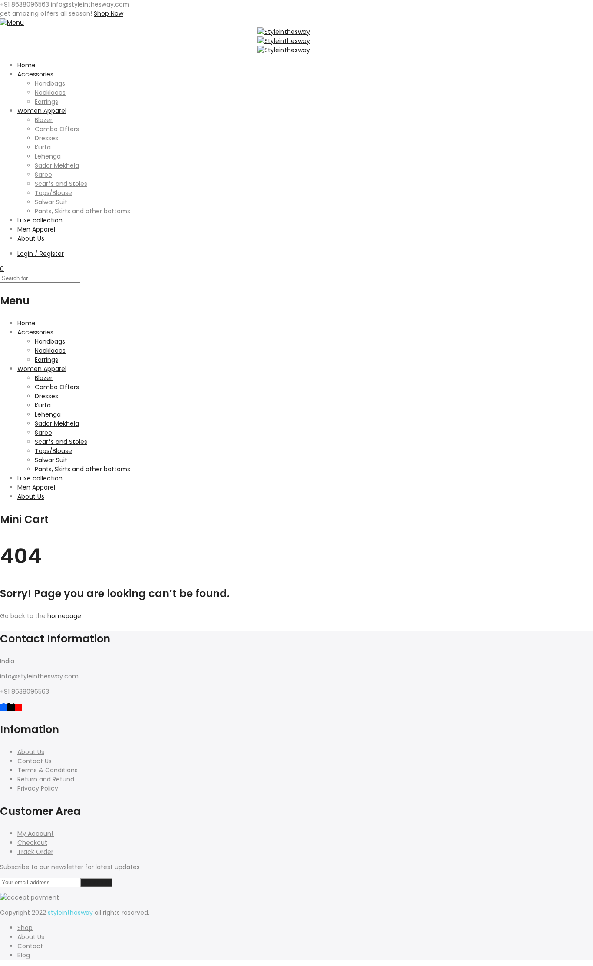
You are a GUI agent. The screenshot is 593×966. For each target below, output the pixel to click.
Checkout (32, 842)
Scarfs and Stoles (61, 183)
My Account (35, 833)
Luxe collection (40, 220)
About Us (30, 238)
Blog (23, 955)
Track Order (35, 851)
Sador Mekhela (57, 165)
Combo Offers (57, 129)
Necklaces (50, 92)
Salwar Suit (51, 202)
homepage (64, 616)
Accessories (35, 74)
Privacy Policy (37, 788)
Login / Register (40, 253)
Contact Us (34, 761)
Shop (25, 927)
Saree (43, 174)
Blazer (44, 120)
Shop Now (108, 13)
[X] (11, 706)
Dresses (46, 138)
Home (26, 65)
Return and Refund (45, 779)
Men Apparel (36, 229)
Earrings (46, 101)
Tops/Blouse (53, 193)
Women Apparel (41, 110)
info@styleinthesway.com (39, 676)
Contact (30, 946)
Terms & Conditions (47, 770)
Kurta (43, 147)
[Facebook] (3, 706)
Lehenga (48, 156)
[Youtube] (18, 706)
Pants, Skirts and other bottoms (82, 211)
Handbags (50, 83)
